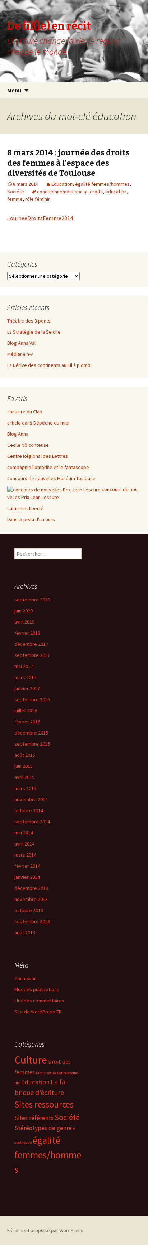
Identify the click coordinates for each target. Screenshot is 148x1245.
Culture (30, 1059)
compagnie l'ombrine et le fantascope (48, 467)
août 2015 (24, 755)
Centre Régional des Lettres (37, 456)
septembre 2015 (32, 744)
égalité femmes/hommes (102, 184)
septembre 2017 (32, 655)
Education (62, 184)
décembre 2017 (31, 644)
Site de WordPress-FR (38, 1011)
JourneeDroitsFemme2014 (40, 218)
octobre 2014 (28, 810)
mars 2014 (25, 855)
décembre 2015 (31, 733)
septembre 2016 (32, 699)
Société (15, 191)
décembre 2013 (31, 888)
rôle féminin (38, 199)
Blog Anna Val (21, 343)
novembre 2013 (31, 899)
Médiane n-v (20, 354)
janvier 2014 (27, 877)
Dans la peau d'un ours (31, 519)
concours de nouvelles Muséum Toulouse (51, 478)
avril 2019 (24, 622)
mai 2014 (23, 832)
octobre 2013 (28, 910)
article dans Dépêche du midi (38, 423)
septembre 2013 (32, 921)
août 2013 (24, 932)
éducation (116, 191)
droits (96, 191)
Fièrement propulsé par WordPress (45, 1230)
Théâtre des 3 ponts (29, 321)
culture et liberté (25, 508)
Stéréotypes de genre (43, 1128)
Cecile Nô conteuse (28, 445)
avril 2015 (24, 777)
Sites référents (34, 1118)
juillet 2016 (25, 710)
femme (15, 199)
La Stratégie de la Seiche (34, 332)
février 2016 (27, 721)
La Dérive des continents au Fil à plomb (49, 365)
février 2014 (27, 866)
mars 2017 (25, 677)
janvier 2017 (27, 688)
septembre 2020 (32, 599)
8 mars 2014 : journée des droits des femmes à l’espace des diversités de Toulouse (68, 163)
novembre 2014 (31, 799)
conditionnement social (62, 191)
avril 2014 (24, 844)
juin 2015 (23, 766)
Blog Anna (17, 434)
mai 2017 (23, 666)
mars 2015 (25, 788)
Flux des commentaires (39, 1000)
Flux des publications (36, 989)
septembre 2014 (32, 821)
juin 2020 (23, 610)
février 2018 (27, 633)
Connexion (25, 978)
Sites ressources (44, 1104)
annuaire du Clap (24, 411)
